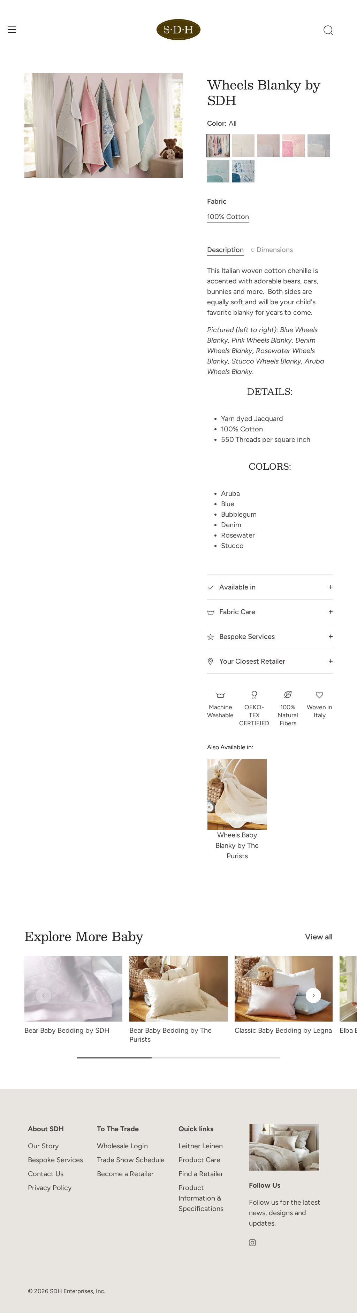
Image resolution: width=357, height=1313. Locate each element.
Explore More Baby (83, 935)
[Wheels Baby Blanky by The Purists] (237, 794)
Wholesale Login (122, 1146)
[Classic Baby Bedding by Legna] (284, 988)
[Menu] (12, 29)
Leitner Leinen (200, 1146)
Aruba (218, 171)
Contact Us (45, 1174)
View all (319, 936)
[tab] (229, 249)
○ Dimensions (272, 249)
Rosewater (268, 145)
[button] (43, 995)
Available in (237, 587)
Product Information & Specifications (200, 1198)
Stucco (243, 145)
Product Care (199, 1160)
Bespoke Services (246, 636)
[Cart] (345, 30)
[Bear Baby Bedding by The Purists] (178, 988)
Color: (221, 123)
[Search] (328, 30)
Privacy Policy (50, 1187)
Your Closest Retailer (251, 661)
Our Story (43, 1146)
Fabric (217, 201)
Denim (243, 171)
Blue (318, 145)
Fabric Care (236, 612)
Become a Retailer (125, 1174)
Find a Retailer (200, 1174)
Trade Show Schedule (131, 1160)
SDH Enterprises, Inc (77, 1291)
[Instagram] (252, 1242)
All (218, 145)
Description (225, 249)
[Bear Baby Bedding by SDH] (73, 988)
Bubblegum (293, 145)
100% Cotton (228, 216)
